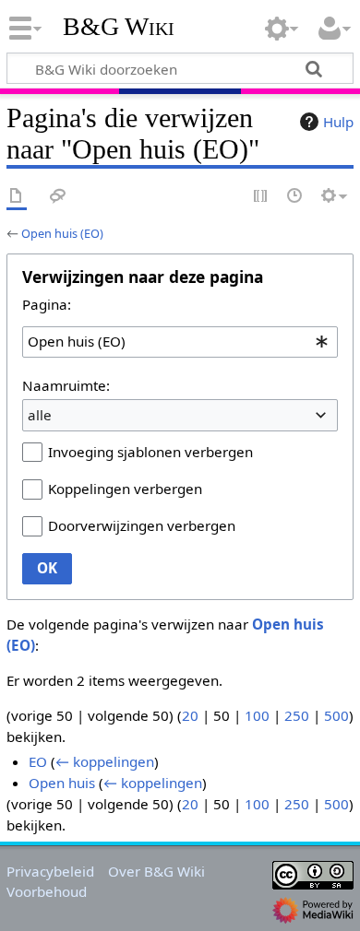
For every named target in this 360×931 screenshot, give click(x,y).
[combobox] (180, 342)
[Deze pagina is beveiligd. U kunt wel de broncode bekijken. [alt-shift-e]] (261, 196)
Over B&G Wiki (156, 871)
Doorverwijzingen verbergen (141, 525)
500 (336, 715)
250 (296, 715)
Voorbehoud (46, 891)
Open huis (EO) (62, 233)
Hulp (338, 121)
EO (38, 761)
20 (190, 715)
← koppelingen (104, 761)
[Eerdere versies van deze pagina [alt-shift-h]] (295, 196)
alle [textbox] (40, 415)
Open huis (62, 782)
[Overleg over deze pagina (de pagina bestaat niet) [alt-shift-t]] (58, 196)
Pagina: (46, 304)
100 (257, 715)
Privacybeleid (50, 871)
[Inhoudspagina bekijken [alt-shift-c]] (16, 196)
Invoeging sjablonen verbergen (150, 451)
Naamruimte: (66, 385)
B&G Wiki (118, 27)
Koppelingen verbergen (125, 488)
